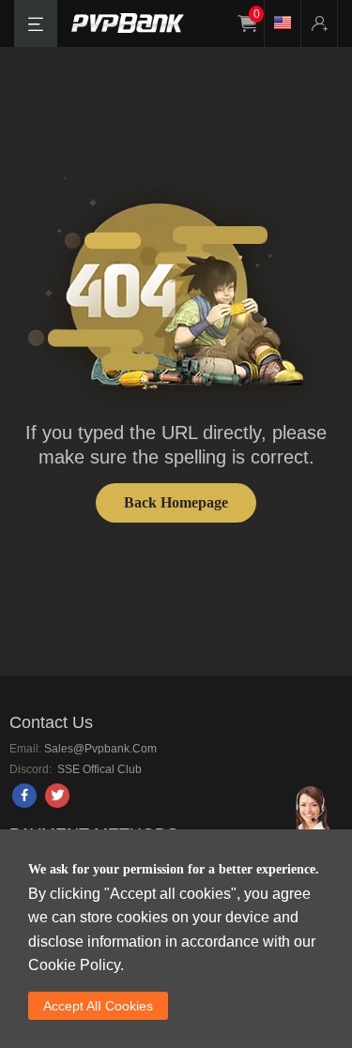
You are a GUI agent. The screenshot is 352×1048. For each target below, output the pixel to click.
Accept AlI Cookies (98, 1005)
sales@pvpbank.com (100, 748)
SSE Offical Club (98, 769)
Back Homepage (176, 502)
